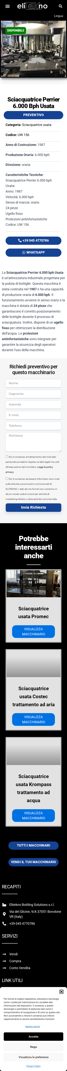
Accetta (33, 1036)
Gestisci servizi (32, 1026)
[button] (61, 992)
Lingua (58, 16)
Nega (33, 1047)
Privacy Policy (33, 1066)
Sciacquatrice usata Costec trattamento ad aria (33, 696)
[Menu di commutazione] (7, 6)
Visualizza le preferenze (34, 1057)
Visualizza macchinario (33, 631)
